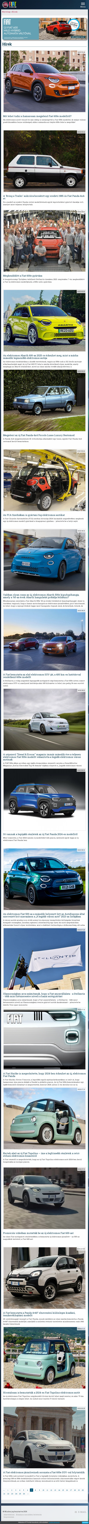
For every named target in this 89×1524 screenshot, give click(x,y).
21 (4, 1494)
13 (55, 1490)
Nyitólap (6, 12)
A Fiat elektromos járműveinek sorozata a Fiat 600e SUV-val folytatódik (44, 1472)
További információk (54, 1522)
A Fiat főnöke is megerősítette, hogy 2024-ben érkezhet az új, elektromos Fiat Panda (44, 1075)
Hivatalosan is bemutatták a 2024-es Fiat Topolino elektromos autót (41, 1392)
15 (63, 1490)
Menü (83, 6)
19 (79, 1490)
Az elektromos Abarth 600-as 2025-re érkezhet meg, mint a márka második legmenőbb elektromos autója (40, 356)
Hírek (15, 12)
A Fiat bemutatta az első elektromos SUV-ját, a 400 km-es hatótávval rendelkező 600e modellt (42, 676)
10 (43, 1490)
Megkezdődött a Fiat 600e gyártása (22, 275)
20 (83, 1490)
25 (20, 1494)
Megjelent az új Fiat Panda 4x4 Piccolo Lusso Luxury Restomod (39, 435)
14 (59, 1490)
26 (24, 1494)
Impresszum (9, 1517)
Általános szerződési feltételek (29, 1515)
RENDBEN (85, 1522)
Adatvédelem (9, 1515)
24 (16, 1494)
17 (71, 1490)
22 (8, 1494)
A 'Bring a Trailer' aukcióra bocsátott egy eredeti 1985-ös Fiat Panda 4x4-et (44, 197)
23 (12, 1494)
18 (75, 1490)
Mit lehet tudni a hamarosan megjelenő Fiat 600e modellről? (37, 116)
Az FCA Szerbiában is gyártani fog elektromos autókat (34, 514)
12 (51, 1490)
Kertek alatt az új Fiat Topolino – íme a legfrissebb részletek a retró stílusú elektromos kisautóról (41, 1154)
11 (47, 1490)
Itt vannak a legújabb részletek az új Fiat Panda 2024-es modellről (40, 834)
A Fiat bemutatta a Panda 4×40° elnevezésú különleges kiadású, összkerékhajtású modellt (39, 1314)
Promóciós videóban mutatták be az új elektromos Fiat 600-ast (38, 1233)
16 (67, 1490)
